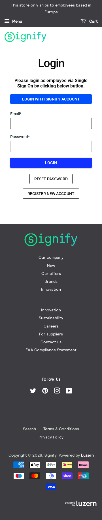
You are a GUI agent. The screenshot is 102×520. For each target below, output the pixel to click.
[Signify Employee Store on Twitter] (33, 391)
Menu (16, 21)
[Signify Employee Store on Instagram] (57, 391)
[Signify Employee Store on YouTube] (69, 391)
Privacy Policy (51, 437)
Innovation (51, 289)
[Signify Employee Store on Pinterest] (45, 391)
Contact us (51, 341)
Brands (51, 281)
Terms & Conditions (61, 428)
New (51, 265)
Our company (51, 257)
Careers (51, 326)
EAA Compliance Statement (51, 349)
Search (29, 428)
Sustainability (51, 317)
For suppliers (51, 334)
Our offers (51, 273)
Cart (93, 21)
